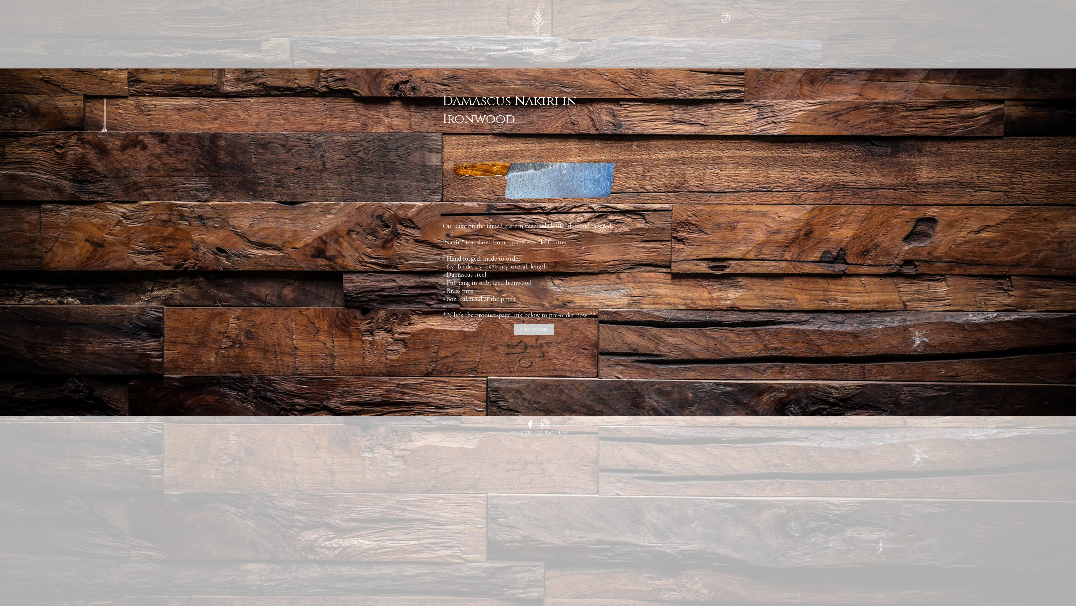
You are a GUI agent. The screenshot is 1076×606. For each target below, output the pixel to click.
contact (545, 432)
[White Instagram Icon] (545, 424)
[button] (726, 18)
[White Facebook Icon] (530, 424)
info (563, 432)
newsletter (520, 432)
